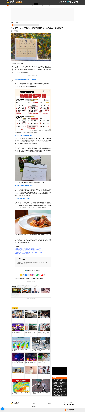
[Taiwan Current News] (68, 2)
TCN (28, 5)
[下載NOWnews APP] (72, 2)
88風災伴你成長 (18, 5)
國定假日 (27, 278)
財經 (32, 3)
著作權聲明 (34, 406)
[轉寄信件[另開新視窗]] (12, 72)
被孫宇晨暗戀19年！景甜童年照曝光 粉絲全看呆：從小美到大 (30, 375)
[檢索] (75, 2)
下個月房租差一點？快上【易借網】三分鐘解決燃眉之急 (43, 319)
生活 (36, 4)
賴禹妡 (13, 30)
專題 (20, 3)
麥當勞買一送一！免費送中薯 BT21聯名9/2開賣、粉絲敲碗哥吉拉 (18, 362)
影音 (43, 3)
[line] (63, 2)
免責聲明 (33, 403)
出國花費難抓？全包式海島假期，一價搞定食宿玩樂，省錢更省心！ (17, 376)
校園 (53, 3)
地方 (50, 3)
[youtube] (65, 2)
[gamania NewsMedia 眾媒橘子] (69, 410)
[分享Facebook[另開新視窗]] (12, 67)
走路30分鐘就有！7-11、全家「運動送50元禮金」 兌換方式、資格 (31, 333)
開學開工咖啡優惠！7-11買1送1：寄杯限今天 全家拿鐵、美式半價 (44, 333)
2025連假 (33, 278)
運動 (26, 3)
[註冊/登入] (77, 2)
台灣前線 (32, 5)
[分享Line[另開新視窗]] (12, 69)
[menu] (8, 4)
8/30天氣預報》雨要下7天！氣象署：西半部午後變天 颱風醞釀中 (40, 393)
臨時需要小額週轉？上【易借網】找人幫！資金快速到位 (44, 362)
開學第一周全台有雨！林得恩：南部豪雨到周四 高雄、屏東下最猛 (21, 393)
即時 (14, 3)
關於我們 (49, 403)
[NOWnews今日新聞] (10, 1)
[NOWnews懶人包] (70, 2)
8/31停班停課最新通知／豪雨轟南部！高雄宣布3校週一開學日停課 (44, 375)
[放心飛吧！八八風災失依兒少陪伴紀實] (19, 1)
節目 (46, 3)
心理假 (37, 5)
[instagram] (61, 2)
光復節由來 (22, 278)
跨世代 (24, 5)
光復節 (17, 278)
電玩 (39, 3)
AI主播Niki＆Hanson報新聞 (45, 5)
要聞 (17, 3)
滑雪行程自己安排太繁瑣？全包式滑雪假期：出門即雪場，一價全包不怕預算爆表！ (41, 350)
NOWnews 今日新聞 (14, 22)
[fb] (59, 2)
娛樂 (23, 3)
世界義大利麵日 (40, 278)
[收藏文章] (12, 81)
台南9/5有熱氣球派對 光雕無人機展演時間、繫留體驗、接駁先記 (30, 362)
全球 (29, 3)
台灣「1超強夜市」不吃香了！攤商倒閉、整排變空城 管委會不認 (17, 320)
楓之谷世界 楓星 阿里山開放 (17, 332)
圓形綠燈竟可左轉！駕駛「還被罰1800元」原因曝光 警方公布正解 (30, 320)
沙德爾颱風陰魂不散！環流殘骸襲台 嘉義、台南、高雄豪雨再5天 (21, 350)
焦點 (10, 3)
